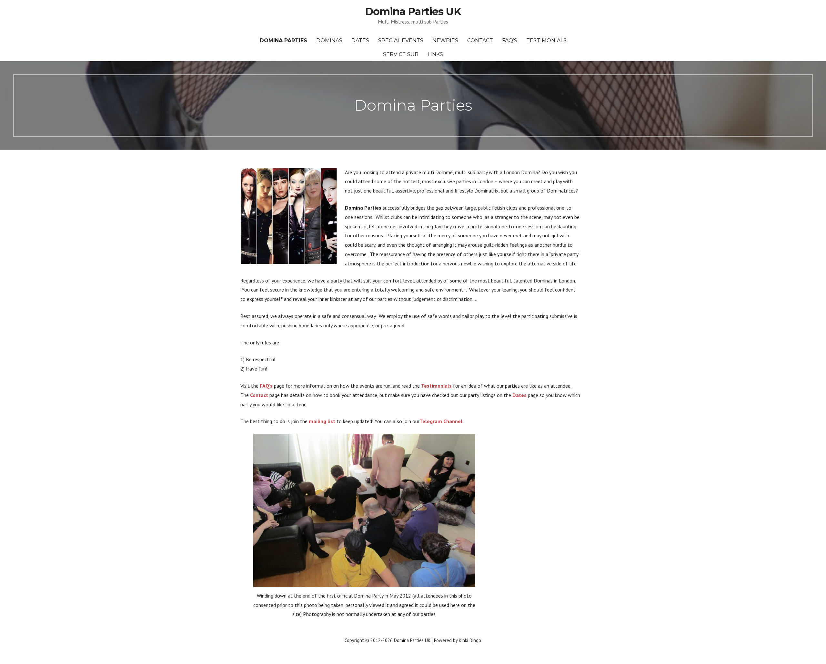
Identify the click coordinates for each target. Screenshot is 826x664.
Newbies (445, 40)
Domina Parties (283, 40)
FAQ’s (509, 40)
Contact (480, 40)
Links (435, 54)
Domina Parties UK (413, 11)
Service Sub (400, 54)
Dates (360, 40)
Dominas (329, 40)
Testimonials (546, 40)
